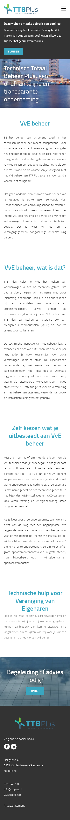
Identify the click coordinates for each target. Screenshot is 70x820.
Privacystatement (14, 805)
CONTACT (35, 691)
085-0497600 (12, 784)
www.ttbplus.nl (12, 795)
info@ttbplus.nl (13, 789)
